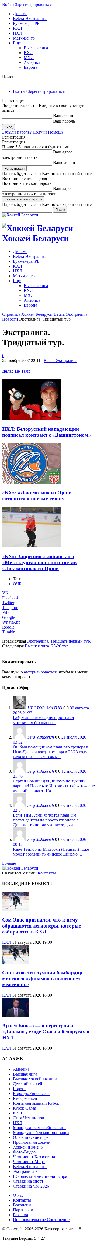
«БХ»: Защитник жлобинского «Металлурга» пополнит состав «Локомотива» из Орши (39, 562)
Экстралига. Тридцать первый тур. (59, 641)
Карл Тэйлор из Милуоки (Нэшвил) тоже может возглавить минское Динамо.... (51, 851)
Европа (30, 67)
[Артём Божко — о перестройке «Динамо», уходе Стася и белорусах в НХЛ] (15, 1015)
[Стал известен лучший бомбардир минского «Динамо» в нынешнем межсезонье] (15, 962)
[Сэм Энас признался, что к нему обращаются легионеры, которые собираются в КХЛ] (15, 909)
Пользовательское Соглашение (41, 1219)
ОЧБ (17, 583)
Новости (10, 319)
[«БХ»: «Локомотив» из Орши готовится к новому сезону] (31, 482)
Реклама (20, 1214)
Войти (8, 4)
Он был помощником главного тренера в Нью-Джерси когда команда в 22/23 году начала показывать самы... (50, 752)
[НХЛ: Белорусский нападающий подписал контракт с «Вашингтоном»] (31, 418)
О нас (18, 1195)
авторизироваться (40, 672)
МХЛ (29, 57)
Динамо (20, 13)
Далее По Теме (16, 371)
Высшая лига (36, 47)
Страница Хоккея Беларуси (27, 314)
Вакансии (22, 1205)
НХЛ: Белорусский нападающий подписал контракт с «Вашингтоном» (46, 432)
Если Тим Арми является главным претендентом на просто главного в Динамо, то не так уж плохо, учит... (46, 820)
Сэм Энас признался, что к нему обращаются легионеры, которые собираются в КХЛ (41, 926)
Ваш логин (63, 115)
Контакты (47, 873)
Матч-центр (24, 38)
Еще (17, 43)
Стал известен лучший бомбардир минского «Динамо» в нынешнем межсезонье (42, 978)
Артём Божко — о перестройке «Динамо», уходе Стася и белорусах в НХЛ (45, 1031)
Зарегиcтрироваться (33, 4)
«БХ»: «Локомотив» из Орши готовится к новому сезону (37, 495)
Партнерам (23, 1210)
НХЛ (17, 33)
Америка (32, 62)
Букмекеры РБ (26, 23)
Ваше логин (64, 162)
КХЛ (17, 28)
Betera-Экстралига (30, 18)
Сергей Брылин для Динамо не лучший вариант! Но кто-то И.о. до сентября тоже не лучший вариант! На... (54, 786)
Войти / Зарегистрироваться (39, 91)
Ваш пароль (64, 121)
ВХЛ (28, 52)
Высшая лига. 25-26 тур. (47, 646)
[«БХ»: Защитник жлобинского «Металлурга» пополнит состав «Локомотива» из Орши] (31, 546)
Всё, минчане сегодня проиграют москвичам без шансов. (43, 720)
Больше (9, 863)
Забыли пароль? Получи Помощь (32, 132)
